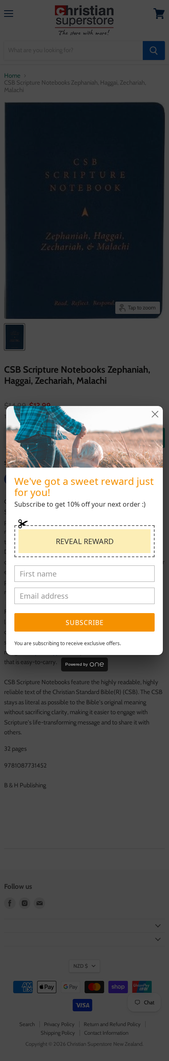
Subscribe (85, 622)
